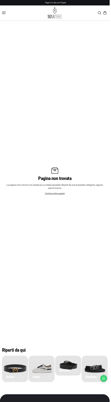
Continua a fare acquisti (55, 193)
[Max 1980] (54, 13)
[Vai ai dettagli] (22, 376)
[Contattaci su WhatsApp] (103, 378)
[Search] (99, 12)
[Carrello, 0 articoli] (105, 12)
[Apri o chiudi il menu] (24, 13)
